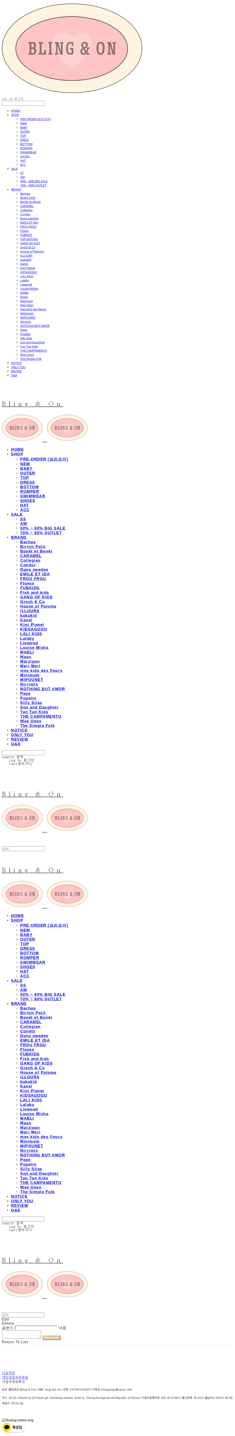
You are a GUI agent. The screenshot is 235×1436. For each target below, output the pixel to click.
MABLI (24, 293)
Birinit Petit (27, 198)
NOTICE (16, 363)
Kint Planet (27, 268)
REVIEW (16, 371)
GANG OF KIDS (30, 243)
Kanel (24, 264)
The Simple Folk (31, 359)
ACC (23, 165)
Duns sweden (29, 218)
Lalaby (24, 280)
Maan (24, 297)
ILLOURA (26, 255)
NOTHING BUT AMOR (35, 326)
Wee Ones (27, 355)
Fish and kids (29, 239)
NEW (23, 123)
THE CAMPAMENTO (33, 350)
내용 (62, 1328)
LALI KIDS (26, 276)
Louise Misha (29, 288)
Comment (51, 1337)
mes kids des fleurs (33, 309)
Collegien (26, 210)
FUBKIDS (26, 235)
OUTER (25, 131)
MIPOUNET (28, 317)
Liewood (26, 284)
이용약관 (8, 1373)
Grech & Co (27, 247)
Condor (25, 214)
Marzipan (26, 301)
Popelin (25, 334)
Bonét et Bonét (30, 202)
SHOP (15, 115)
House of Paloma (32, 251)
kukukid (25, 260)
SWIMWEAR (28, 152)
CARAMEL (27, 206)
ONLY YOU (18, 367)
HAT (23, 160)
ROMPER (26, 148)
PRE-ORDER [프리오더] (35, 119)
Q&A (14, 375)
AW (22, 177)
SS (21, 173)
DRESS (24, 140)
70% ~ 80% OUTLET (33, 185)
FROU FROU (28, 226)
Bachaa (25, 193)
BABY (23, 127)
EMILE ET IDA (29, 222)
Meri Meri (26, 305)
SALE (14, 169)
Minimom (27, 313)
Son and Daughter (32, 342)
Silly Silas (26, 338)
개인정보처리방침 (15, 1377)
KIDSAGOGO (28, 272)
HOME (15, 111)
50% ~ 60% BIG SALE (34, 181)
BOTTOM (26, 144)
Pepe (23, 330)
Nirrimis (25, 322)
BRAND (16, 189)
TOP (23, 136)
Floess (24, 231)
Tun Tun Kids (29, 346)
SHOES (25, 156)
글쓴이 (8, 1328)
